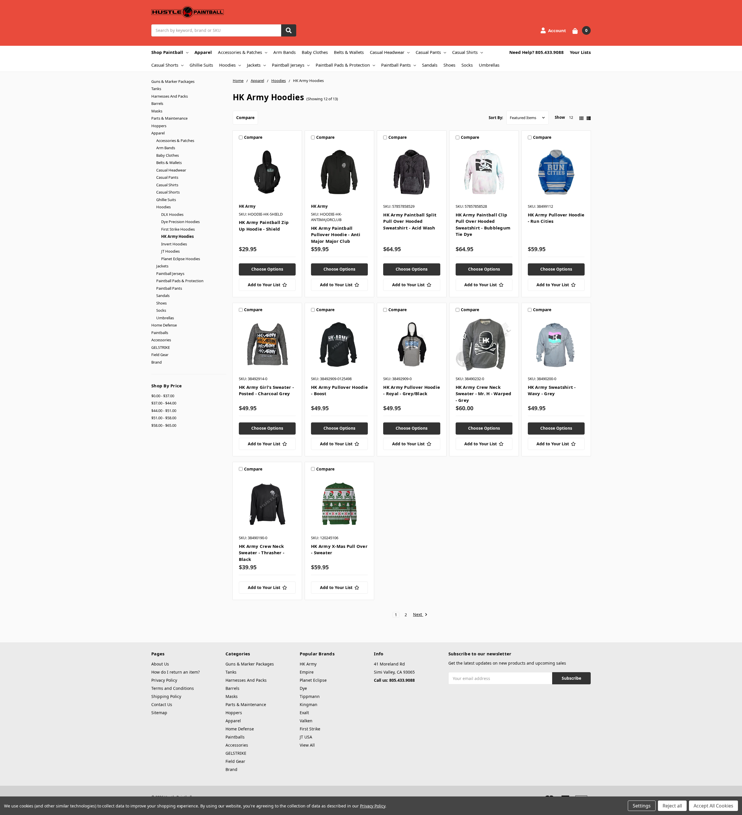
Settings (642, 806)
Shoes (449, 65)
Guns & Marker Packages (172, 81)
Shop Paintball (167, 52)
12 (571, 117)
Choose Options (267, 269)
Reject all (672, 806)
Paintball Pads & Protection (343, 65)
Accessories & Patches (240, 52)
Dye (303, 688)
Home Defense (164, 325)
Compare (245, 117)
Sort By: (496, 117)
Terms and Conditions (172, 688)
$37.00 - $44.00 (163, 403)
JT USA (306, 737)
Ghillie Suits (201, 65)
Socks (467, 65)
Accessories (161, 339)
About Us (160, 664)
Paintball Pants (396, 65)
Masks (156, 111)
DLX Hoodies (172, 214)
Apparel (203, 52)
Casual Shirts (465, 52)
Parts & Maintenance (169, 118)
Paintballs (159, 332)
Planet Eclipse (313, 680)
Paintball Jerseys (288, 65)
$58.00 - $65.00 (163, 425)
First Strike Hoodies (178, 229)
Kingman (308, 704)
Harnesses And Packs (169, 96)
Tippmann (310, 696)
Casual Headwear (387, 52)
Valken (306, 720)
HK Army (308, 664)
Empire (307, 672)
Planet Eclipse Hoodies (180, 258)
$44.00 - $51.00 (163, 410)
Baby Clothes (315, 52)
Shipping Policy (166, 696)
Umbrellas (489, 65)
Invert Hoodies (174, 244)
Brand (156, 362)
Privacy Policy (164, 680)
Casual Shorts (164, 65)
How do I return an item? (175, 672)
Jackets (254, 65)
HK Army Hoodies (177, 236)
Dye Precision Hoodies (180, 221)
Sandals (429, 65)
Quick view (267, 171)
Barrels (157, 103)
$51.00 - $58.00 (163, 417)
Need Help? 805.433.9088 (536, 52)
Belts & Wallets (349, 52)
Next (418, 614)
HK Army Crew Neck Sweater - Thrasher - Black (261, 552)
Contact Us (161, 704)
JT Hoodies (170, 251)
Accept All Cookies (713, 806)
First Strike (310, 729)
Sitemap (159, 712)
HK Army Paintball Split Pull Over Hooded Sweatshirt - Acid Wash (410, 221)
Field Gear (159, 354)
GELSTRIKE (160, 347)
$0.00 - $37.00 (162, 395)
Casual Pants (428, 52)
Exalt (304, 712)
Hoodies (227, 65)
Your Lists (580, 52)
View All (307, 745)
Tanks (156, 88)
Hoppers (158, 125)
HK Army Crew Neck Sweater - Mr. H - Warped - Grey (484, 393)
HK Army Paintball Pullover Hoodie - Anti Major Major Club (336, 234)
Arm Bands (284, 52)
